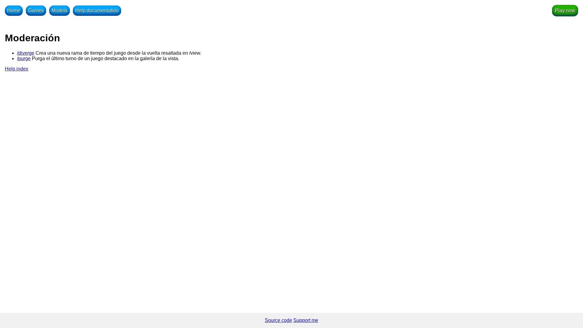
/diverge (25, 53)
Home (13, 10)
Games (36, 10)
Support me (305, 320)
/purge (24, 58)
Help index (16, 68)
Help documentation (97, 10)
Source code (278, 320)
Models (59, 10)
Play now (565, 10)
